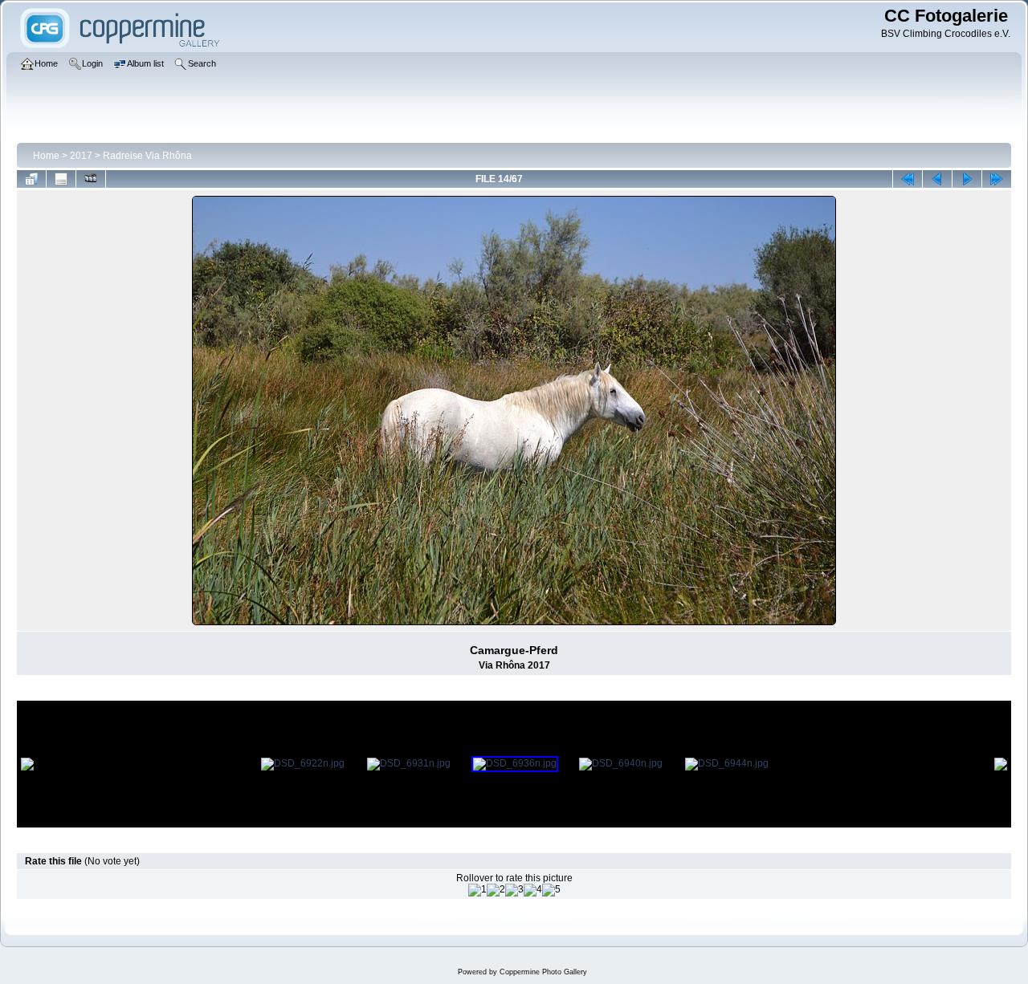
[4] (533, 890)
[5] (551, 890)
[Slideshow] (90, 179)
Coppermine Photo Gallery (543, 972)
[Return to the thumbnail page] (31, 179)
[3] (514, 890)
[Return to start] (907, 179)
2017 (81, 155)
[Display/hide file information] (61, 179)
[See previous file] (937, 179)
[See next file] (967, 179)
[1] (477, 890)
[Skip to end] (996, 179)
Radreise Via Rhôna (147, 155)
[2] (496, 890)
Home (46, 155)
